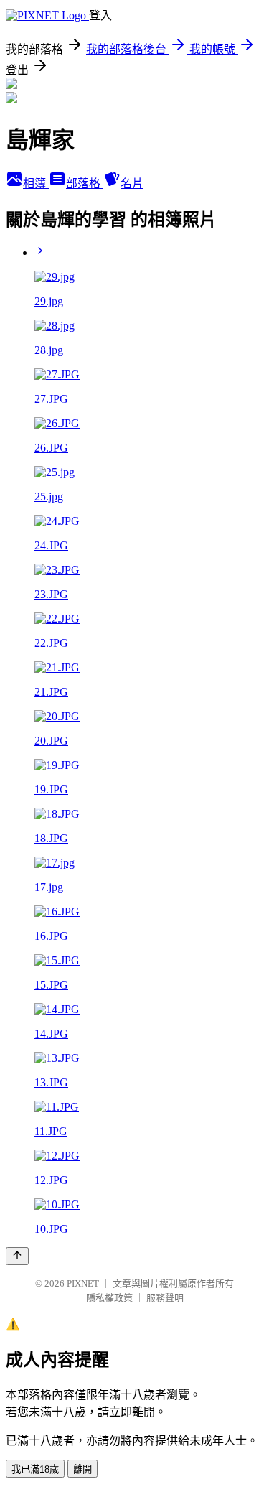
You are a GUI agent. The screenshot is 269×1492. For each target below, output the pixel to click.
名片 (132, 183)
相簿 (36, 183)
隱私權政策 (109, 1297)
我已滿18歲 (35, 1469)
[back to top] (17, 1256)
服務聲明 (165, 1297)
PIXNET (83, 1283)
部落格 (84, 183)
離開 (82, 1469)
